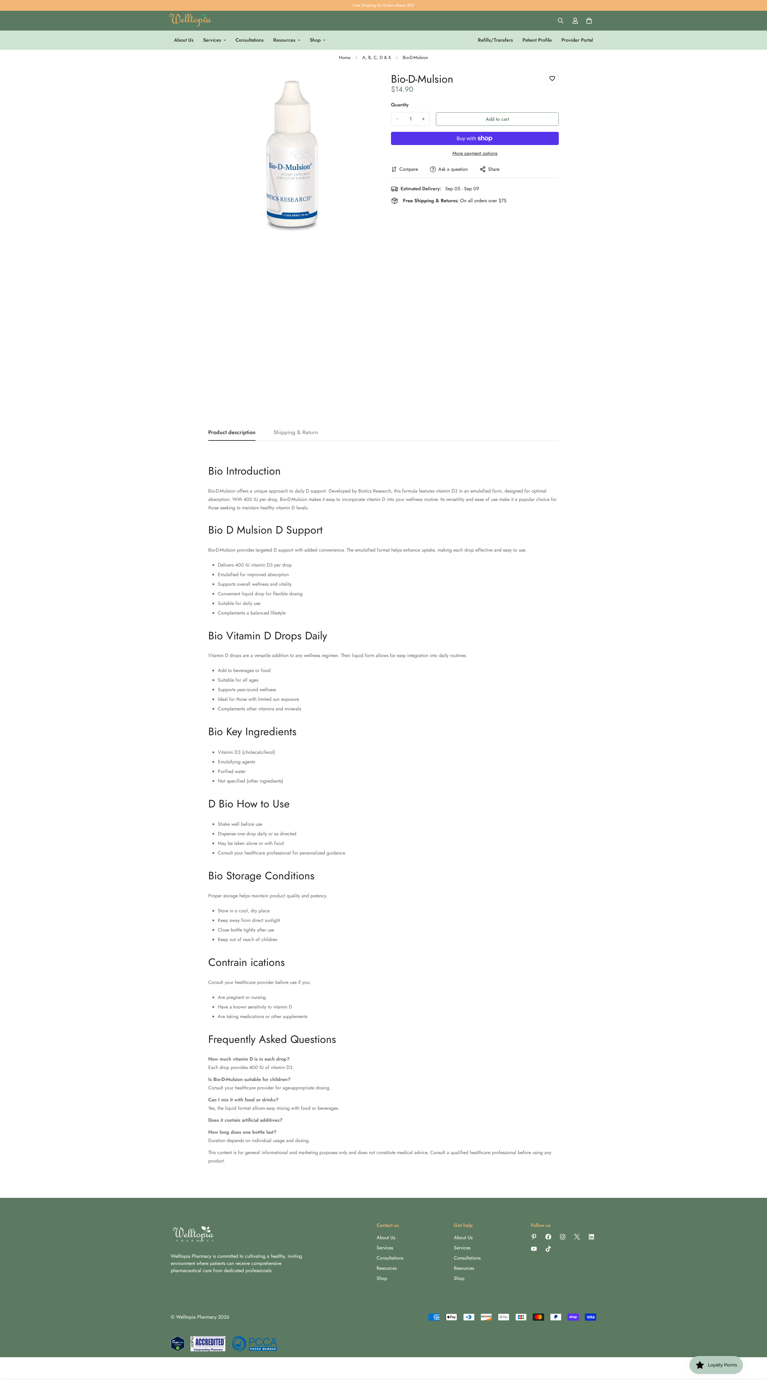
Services (212, 40)
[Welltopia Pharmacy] (190, 21)
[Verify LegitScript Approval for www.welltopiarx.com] (178, 1343)
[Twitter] (577, 1237)
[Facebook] (548, 1237)
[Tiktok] (548, 1249)
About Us (184, 40)
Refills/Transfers (495, 40)
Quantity (400, 104)
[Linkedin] (591, 1237)
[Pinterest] (534, 1237)
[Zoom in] (371, 83)
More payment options (474, 153)
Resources (284, 40)
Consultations (249, 40)
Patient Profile (537, 40)
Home (345, 57)
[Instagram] (563, 1237)
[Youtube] (534, 1249)
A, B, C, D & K (376, 57)
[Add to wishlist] (552, 78)
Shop (315, 40)
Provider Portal (577, 40)
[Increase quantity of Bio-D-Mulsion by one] (423, 119)
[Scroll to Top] (755, 1347)
